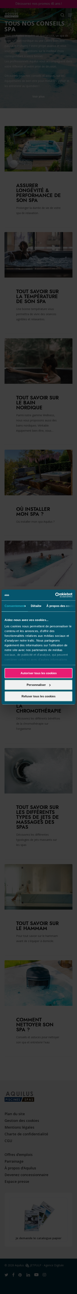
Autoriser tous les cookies (39, 673)
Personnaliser (36, 684)
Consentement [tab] (15, 606)
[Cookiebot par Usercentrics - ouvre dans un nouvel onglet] (55, 595)
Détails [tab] (35, 606)
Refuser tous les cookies (38, 696)
